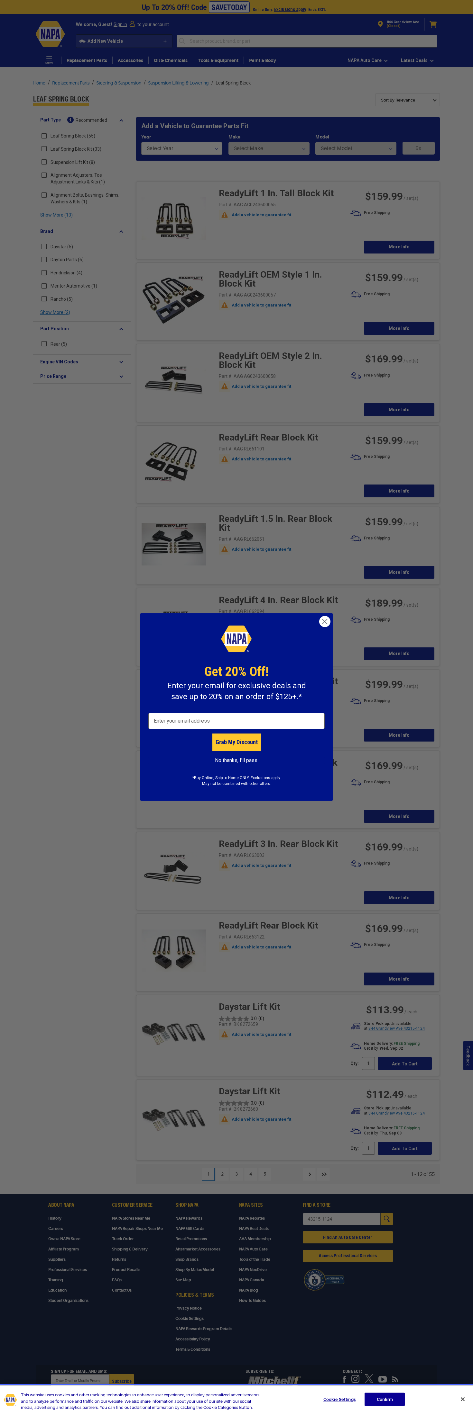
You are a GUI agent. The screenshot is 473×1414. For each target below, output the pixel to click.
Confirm (385, 1399)
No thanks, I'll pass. (236, 760)
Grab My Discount (237, 742)
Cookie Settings (339, 1399)
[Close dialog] (324, 621)
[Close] (463, 1399)
